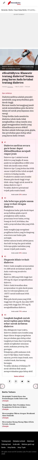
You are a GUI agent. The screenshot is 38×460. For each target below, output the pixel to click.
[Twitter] (22, 381)
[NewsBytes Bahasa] (14, 3)
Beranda (4, 10)
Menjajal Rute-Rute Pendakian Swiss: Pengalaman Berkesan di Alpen (16, 406)
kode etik (16, 444)
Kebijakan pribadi (19, 441)
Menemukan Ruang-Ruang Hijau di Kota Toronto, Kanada (18, 423)
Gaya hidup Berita (20, 10)
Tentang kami (6, 441)
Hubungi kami (6, 444)
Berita (11, 10)
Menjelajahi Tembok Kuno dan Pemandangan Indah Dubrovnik (15, 397)
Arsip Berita (12, 447)
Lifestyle (5, 401)
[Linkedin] (28, 381)
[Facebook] (9, 381)
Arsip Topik (22, 447)
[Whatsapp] (16, 381)
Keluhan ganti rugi (28, 444)
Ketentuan (30, 441)
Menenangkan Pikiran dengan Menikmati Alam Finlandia (18, 414)
